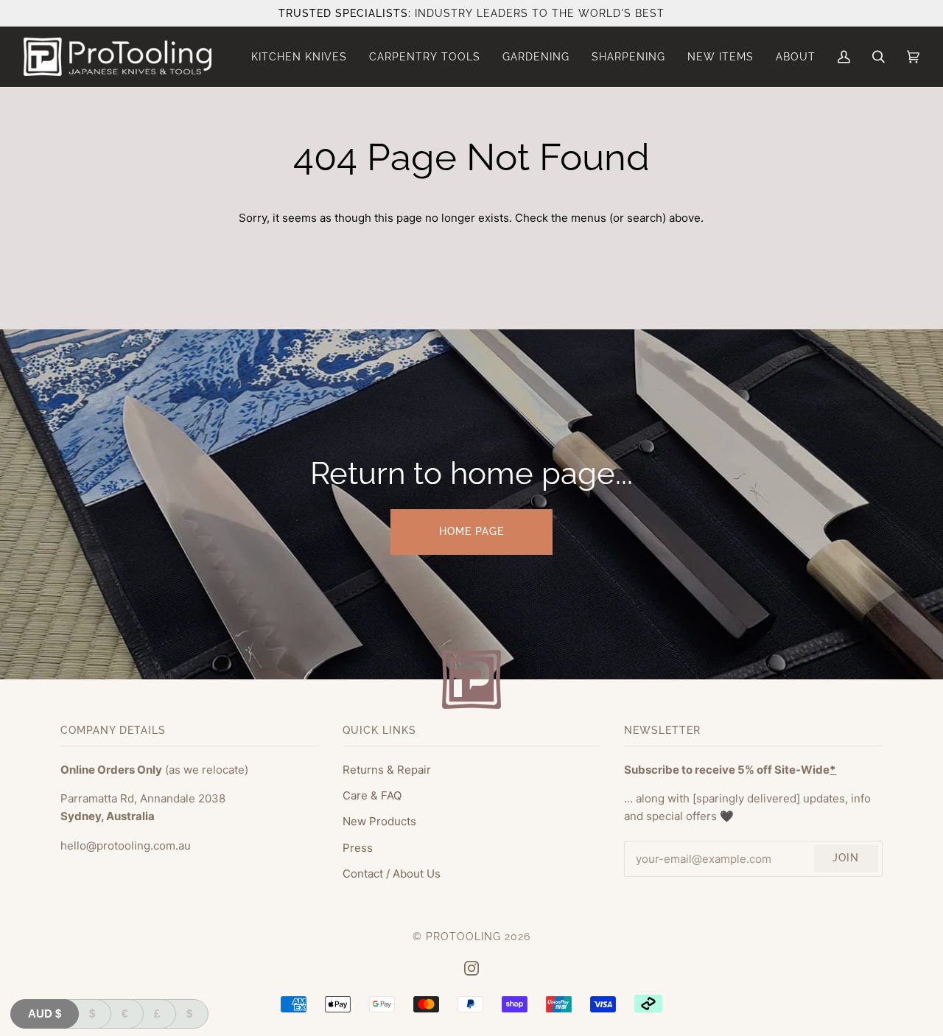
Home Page (471, 531)
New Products (379, 821)
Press (358, 848)
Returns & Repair (387, 770)
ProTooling (463, 936)
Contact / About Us (392, 874)
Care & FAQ (372, 795)
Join (845, 858)
